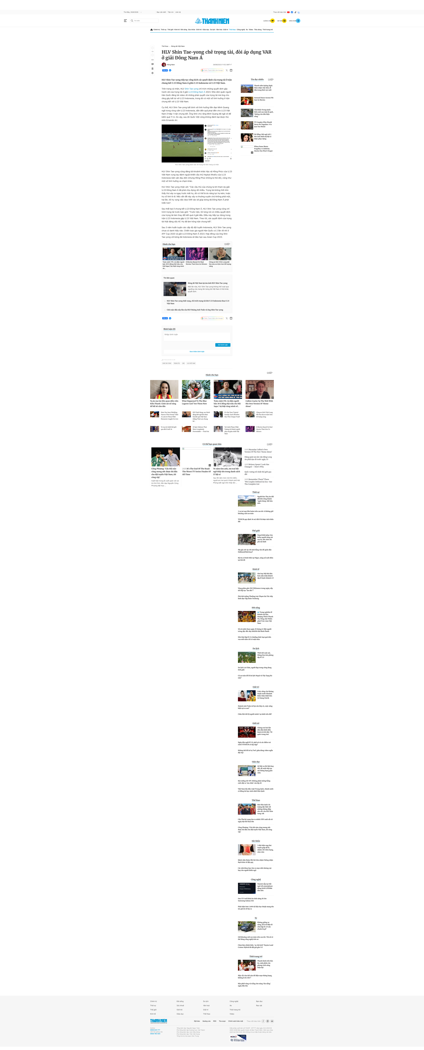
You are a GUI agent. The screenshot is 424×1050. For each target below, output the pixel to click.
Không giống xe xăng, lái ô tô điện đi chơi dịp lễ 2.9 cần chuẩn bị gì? (265, 925)
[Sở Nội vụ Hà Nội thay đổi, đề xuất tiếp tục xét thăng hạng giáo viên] (247, 770)
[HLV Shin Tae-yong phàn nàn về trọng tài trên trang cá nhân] (197, 143)
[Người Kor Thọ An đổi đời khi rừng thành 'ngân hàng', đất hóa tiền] (247, 501)
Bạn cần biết (161, 12)
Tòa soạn (222, 1021)
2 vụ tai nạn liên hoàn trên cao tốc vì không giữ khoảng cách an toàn (255, 512)
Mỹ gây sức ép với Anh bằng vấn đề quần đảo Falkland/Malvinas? (254, 551)
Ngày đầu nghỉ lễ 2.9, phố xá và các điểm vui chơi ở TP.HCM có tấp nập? (254, 743)
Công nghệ (241, 30)
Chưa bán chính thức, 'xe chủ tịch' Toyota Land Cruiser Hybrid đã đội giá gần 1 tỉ (255, 946)
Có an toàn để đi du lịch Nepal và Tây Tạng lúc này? (255, 677)
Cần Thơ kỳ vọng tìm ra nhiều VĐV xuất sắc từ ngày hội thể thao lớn (255, 820)
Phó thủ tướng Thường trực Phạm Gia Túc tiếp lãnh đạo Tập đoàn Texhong (255, 597)
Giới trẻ (199, 30)
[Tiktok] (295, 12)
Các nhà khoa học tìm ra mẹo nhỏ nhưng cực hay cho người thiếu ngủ (255, 869)
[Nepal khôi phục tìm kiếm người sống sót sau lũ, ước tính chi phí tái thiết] (247, 539)
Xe (247, 30)
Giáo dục (206, 30)
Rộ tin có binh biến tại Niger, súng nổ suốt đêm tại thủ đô (255, 559)
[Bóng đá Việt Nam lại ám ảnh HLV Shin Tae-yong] (175, 289)
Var (183, 363)
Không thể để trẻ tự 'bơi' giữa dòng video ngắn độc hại (255, 751)
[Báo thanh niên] (212, 20)
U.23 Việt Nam (191, 363)
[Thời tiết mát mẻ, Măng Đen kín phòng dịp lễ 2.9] (247, 657)
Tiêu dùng (258, 30)
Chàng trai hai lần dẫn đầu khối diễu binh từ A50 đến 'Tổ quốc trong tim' (264, 731)
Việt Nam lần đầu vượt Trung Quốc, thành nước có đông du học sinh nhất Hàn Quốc (256, 790)
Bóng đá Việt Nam (178, 46)
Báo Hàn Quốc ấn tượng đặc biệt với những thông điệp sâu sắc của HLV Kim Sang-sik (265, 809)
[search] (144, 21)
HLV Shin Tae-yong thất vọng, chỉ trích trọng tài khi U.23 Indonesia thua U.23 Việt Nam (198, 302)
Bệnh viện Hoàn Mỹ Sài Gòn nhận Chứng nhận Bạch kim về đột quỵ (255, 861)
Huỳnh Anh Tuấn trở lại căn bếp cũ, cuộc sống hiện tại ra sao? (255, 707)
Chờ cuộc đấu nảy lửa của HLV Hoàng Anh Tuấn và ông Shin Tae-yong (195, 310)
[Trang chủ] (151, 29)
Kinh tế (177, 30)
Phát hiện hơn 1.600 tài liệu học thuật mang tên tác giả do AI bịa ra (256, 908)
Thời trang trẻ (268, 30)
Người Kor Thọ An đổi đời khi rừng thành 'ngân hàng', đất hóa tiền (265, 500)
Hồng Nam (171, 65)
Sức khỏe (191, 30)
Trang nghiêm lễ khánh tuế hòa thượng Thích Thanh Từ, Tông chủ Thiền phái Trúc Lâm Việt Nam (265, 617)
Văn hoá (206, 1005)
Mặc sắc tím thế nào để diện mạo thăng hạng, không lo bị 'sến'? (255, 977)
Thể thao (232, 30)
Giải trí (225, 30)
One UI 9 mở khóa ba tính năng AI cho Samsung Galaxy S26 (252, 900)
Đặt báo (197, 1021)
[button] (152, 48)
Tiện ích (170, 12)
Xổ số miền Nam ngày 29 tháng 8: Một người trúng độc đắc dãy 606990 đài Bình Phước (254, 630)
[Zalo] (299, 12)
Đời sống (184, 30)
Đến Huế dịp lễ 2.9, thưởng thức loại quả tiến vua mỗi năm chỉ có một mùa (254, 638)
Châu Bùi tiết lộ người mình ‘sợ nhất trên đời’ (255, 714)
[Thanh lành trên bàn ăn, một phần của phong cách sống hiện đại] (247, 965)
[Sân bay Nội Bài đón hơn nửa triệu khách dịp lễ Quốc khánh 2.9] (247, 578)
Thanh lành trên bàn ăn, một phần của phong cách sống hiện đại (265, 964)
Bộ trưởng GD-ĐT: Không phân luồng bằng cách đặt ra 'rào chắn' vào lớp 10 (254, 782)
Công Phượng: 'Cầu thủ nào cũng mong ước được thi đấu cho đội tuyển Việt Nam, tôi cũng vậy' (255, 829)
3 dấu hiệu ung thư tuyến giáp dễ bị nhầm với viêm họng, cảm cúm (265, 848)
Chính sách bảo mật (235, 1021)
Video (251, 30)
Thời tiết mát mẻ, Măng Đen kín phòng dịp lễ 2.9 (265, 655)
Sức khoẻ (180, 1005)
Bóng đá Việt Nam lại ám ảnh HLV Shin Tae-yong (207, 283)
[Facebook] (292, 12)
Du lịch (212, 30)
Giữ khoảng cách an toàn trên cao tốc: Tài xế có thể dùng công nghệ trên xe (255, 938)
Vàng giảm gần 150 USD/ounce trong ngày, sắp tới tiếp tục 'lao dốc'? (255, 589)
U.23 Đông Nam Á (196, 92)
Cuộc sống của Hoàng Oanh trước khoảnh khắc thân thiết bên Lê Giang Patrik (265, 694)
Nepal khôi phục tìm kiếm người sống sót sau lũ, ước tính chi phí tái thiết (265, 538)
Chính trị (156, 30)
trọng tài (177, 363)
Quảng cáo (207, 1021)
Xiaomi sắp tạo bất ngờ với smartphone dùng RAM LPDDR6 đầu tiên (265, 887)
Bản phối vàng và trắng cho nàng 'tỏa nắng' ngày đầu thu (254, 985)
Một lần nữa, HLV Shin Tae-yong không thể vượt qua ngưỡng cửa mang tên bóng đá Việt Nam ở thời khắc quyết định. (208, 289)
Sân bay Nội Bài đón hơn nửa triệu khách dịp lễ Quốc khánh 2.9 (265, 576)
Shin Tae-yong (191, 89)
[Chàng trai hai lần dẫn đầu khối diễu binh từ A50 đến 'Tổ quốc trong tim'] (247, 732)
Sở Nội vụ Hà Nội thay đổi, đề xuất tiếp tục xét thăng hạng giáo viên (265, 769)
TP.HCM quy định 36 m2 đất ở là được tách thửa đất (256, 520)
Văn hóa (219, 30)
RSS (214, 1021)
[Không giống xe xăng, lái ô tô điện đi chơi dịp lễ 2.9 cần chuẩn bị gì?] (247, 926)
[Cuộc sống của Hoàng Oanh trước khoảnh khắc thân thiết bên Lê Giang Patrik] (247, 695)
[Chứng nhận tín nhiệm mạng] (238, 1038)
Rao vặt (259, 1005)
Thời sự (163, 30)
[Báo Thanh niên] (158, 1021)
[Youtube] (288, 12)
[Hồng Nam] (164, 65)
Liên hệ (178, 12)
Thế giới (170, 30)
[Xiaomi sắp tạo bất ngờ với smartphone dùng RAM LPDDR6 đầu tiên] (247, 888)
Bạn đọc (259, 1001)
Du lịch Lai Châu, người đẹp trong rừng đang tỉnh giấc (255, 669)
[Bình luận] (152, 64)
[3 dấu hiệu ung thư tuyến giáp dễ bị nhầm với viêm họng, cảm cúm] (247, 849)
